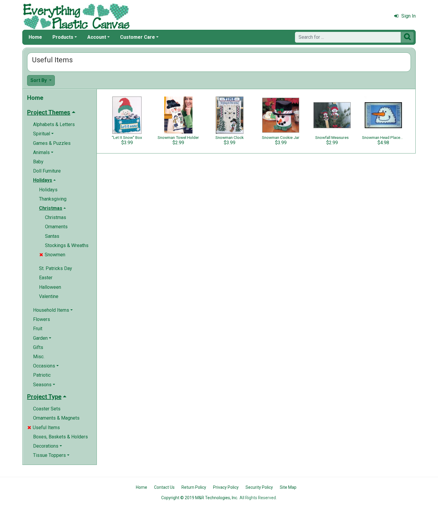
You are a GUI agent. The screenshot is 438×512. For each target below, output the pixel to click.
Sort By (39, 80)
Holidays (48, 190)
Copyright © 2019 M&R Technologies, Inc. (199, 497)
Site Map (288, 487)
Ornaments (56, 226)
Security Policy (259, 487)
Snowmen (52, 254)
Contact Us (164, 487)
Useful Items (43, 427)
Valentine (48, 296)
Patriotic (42, 375)
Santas (52, 236)
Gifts (38, 347)
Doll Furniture (47, 171)
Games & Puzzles (52, 143)
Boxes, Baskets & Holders (60, 437)
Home (35, 37)
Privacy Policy (226, 487)
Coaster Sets (46, 409)
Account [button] (96, 37)
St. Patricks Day (55, 268)
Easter (45, 277)
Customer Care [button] (137, 37)
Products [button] (62, 37)
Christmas (55, 217)
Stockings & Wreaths (66, 245)
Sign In (408, 16)
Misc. (38, 356)
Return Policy (193, 487)
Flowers (41, 319)
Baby (38, 162)
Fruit (37, 328)
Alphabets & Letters (54, 124)
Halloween (50, 287)
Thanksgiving (52, 199)
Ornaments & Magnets (56, 418)
